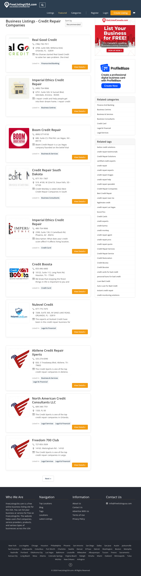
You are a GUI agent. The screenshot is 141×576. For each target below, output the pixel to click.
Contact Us (77, 507)
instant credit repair (105, 290)
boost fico (101, 212)
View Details (79, 67)
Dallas (99, 545)
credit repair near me (105, 198)
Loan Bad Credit (103, 281)
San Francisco (13, 549)
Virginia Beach (71, 556)
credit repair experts (105, 170)
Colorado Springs (55, 556)
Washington (107, 549)
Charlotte (62, 549)
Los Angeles (24, 545)
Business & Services (49, 153)
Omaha (91, 556)
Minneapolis (119, 556)
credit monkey (103, 230)
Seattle (71, 549)
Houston (44, 545)
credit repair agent (104, 235)
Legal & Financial (48, 328)
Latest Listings (45, 519)
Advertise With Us (81, 511)
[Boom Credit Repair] (19, 138)
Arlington (81, 559)
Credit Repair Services (106, 249)
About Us (77, 503)
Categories (76, 12)
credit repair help (104, 179)
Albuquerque (94, 552)
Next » (48, 478)
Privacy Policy (79, 519)
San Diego (90, 545)
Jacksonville (126, 545)
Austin (116, 545)
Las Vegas (49, 552)
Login (105, 12)
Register (95, 12)
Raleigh (82, 556)
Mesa (35, 556)
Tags (41, 511)
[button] (134, 12)
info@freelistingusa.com (120, 503)
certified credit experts (106, 161)
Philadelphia (56, 545)
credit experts (102, 221)
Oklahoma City (37, 552)
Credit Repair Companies (107, 188)
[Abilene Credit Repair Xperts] (19, 359)
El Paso (88, 549)
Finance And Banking (50, 63)
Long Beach (25, 556)
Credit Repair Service (105, 253)
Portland (24, 552)
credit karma (102, 225)
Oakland (108, 556)
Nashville (14, 552)
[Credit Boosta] (19, 272)
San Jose (107, 545)
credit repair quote (104, 244)
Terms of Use (79, 515)
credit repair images (105, 175)
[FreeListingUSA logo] (20, 5)
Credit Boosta (102, 262)
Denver (80, 549)
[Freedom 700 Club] (19, 448)
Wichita (58, 559)
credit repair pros (104, 239)
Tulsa (129, 556)
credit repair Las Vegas (106, 207)
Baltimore (60, 552)
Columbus (39, 549)
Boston (118, 549)
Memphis (127, 549)
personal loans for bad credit (109, 276)
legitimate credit (103, 202)
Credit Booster (103, 267)
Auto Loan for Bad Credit (107, 286)
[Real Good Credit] (19, 48)
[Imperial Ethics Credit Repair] (19, 88)
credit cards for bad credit (107, 272)
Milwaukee (81, 552)
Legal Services (47, 423)
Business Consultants (50, 198)
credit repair (102, 165)
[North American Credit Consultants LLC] (19, 406)
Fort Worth (50, 549)
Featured (62, 12)
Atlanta (43, 556)
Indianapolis (27, 549)
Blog (41, 507)
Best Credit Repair (104, 193)
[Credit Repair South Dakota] (19, 178)
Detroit (97, 549)
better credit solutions (106, 147)
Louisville (70, 552)
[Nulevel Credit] (19, 313)
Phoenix (67, 545)
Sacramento (124, 552)
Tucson (105, 552)
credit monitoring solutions (108, 295)
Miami (99, 556)
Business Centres (48, 107)
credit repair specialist (106, 184)
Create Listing (121, 12)
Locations (43, 515)
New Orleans (69, 559)
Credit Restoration (104, 258)
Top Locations (45, 503)
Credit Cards (102, 216)
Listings (50, 12)
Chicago (35, 545)
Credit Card (46, 247)
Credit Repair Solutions (106, 156)
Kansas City (13, 556)
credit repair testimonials (107, 151)
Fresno (114, 552)
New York (12, 545)
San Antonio (78, 545)
